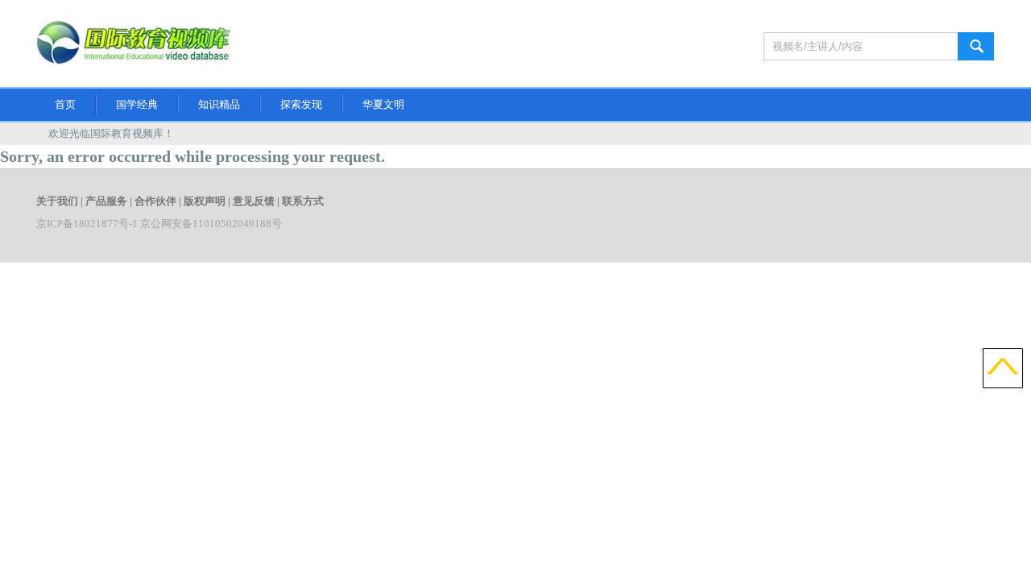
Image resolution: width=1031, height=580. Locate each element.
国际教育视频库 (133, 28)
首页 (65, 104)
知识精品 (219, 104)
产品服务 (106, 201)
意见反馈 (254, 201)
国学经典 (137, 104)
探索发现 (301, 104)
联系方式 (303, 201)
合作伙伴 (155, 201)
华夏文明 (383, 104)
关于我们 (57, 201)
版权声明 (205, 201)
